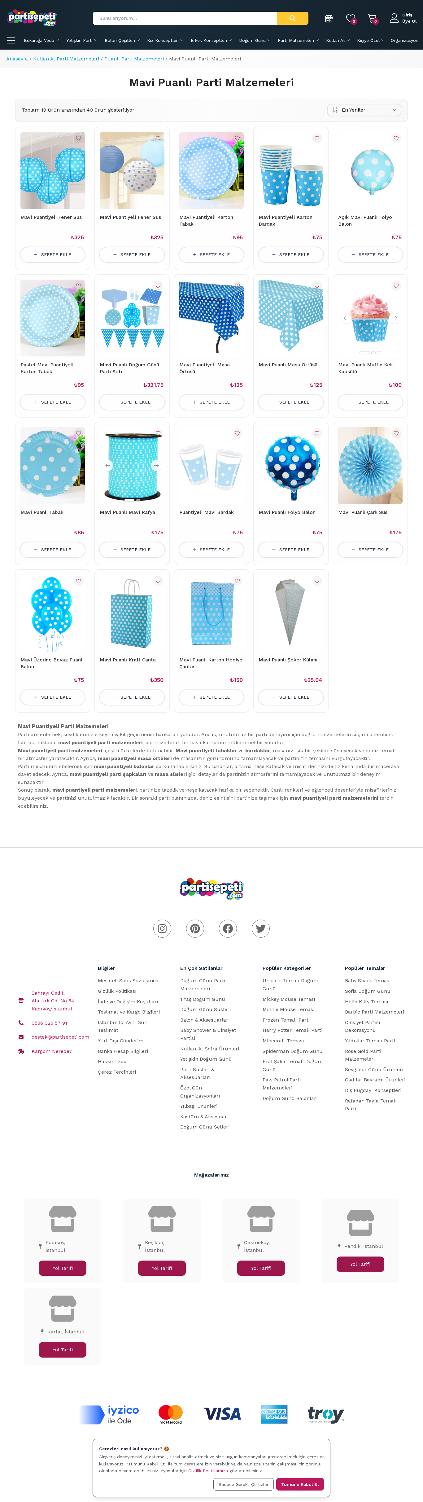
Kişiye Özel (368, 40)
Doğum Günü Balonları (290, 1098)
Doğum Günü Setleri (204, 1127)
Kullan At (335, 40)
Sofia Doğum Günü (367, 991)
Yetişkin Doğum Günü (206, 1059)
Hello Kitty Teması (366, 1002)
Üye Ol (409, 21)
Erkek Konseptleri (209, 40)
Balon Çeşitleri (120, 40)
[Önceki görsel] (346, 318)
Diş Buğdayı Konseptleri (373, 1090)
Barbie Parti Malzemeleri (374, 1012)
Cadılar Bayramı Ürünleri (375, 1080)
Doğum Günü (252, 40)
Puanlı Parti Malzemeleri (134, 59)
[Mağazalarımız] (329, 18)
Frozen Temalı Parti (286, 1020)
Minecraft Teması (283, 1041)
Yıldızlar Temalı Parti (370, 1041)
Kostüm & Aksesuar (203, 1117)
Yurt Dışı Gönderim (120, 1041)
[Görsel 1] (365, 352)
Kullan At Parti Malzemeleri (66, 59)
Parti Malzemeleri (296, 40)
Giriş (407, 14)
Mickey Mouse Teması (289, 999)
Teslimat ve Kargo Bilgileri (129, 1012)
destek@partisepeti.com (60, 1037)
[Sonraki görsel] (394, 318)
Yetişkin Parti (79, 40)
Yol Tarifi (63, 1268)
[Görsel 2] (373, 352)
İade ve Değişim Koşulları (128, 1002)
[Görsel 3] (379, 352)
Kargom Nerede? (52, 1051)
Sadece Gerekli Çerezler (243, 1484)
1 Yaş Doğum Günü (202, 999)
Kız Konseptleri (163, 40)
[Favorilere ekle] (79, 138)
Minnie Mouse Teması (289, 1009)
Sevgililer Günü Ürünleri (374, 1069)
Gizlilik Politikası (117, 991)
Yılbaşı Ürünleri (198, 1106)
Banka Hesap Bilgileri (123, 1051)
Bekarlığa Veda (39, 40)
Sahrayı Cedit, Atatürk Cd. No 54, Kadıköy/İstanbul (54, 1001)
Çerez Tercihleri (117, 1072)
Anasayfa (17, 59)
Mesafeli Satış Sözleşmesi (128, 980)
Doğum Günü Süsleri (205, 1009)
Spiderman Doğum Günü (293, 1051)
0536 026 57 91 (49, 1023)
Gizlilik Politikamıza (208, 1470)
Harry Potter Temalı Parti (292, 1030)
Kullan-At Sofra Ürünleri (209, 1049)
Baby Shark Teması (368, 980)
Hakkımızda (112, 1061)
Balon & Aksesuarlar (204, 1020)
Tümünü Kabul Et (300, 1484)
